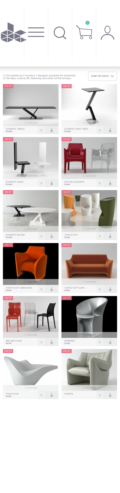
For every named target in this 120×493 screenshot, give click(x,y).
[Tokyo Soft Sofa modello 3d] (89, 264)
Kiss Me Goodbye (74, 181)
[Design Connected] (14, 33)
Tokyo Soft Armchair (19, 287)
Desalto (9, 131)
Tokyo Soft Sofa (74, 287)
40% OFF (8, 86)
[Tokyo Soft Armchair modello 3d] (31, 264)
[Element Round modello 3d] (31, 211)
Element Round (15, 234)
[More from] (80, 396)
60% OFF (66, 351)
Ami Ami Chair (14, 340)
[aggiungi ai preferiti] (41, 130)
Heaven (68, 393)
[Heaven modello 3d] (89, 370)
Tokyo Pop (70, 234)
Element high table (76, 128)
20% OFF (8, 139)
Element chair (14, 181)
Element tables (15, 128)
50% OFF (66, 139)
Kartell (8, 343)
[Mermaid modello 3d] (89, 317)
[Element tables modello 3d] (31, 105)
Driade (67, 184)
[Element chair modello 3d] (31, 158)
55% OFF (66, 245)
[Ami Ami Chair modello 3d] (31, 317)
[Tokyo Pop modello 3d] (89, 211)
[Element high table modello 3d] (89, 105)
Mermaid (69, 340)
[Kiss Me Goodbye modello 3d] (89, 158)
